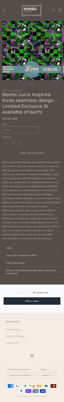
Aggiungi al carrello (32, 152)
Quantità (6, 137)
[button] (3, 10)
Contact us (12, 343)
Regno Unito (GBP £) (20, 375)
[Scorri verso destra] (38, 84)
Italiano (46, 375)
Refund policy (13, 329)
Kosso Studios (27, 396)
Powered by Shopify (40, 396)
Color (5, 124)
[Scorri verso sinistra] (25, 84)
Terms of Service (15, 336)
